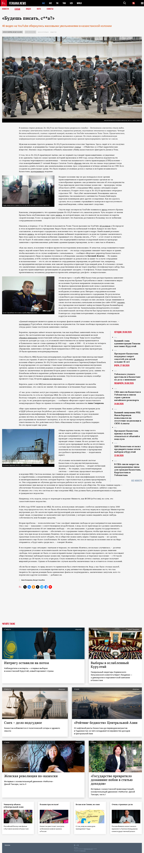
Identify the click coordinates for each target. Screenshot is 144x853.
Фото (39, 9)
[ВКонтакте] (29, 587)
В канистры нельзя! (49, 804)
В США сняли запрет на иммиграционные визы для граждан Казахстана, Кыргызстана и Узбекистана (127, 469)
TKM (64, 3)
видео (104, 209)
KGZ (50, 3)
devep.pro (83, 850)
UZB (71, 3)
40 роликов (105, 226)
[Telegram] (42, 587)
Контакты (7, 845)
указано (121, 302)
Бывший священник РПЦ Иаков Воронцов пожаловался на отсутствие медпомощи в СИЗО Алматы (127, 418)
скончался (79, 359)
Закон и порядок (43, 32)
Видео (28, 9)
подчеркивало (37, 171)
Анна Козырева (7, 32)
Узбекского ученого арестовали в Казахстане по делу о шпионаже (127, 377)
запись (58, 215)
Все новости (136, 480)
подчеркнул (24, 324)
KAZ (43, 3)
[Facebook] (46, 587)
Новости (5, 9)
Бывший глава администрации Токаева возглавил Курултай (127, 343)
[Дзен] (37, 587)
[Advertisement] (72, 607)
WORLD (79, 3)
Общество (53, 32)
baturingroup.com (88, 848)
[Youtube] (50, 587)
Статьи (17, 9)
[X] (25, 587)
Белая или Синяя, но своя (88, 804)
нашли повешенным (52, 379)
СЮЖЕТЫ (50, 9)
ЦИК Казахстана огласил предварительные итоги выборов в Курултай (127, 449)
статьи (78, 147)
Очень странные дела (122, 804)
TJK (57, 3)
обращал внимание (28, 338)
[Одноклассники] (33, 587)
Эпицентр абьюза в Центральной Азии (14, 805)
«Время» (78, 163)
